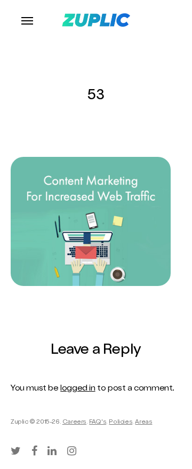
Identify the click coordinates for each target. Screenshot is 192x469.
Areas (143, 422)
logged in (77, 389)
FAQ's (97, 422)
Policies (120, 422)
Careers (74, 422)
